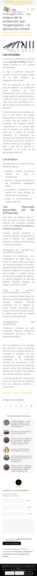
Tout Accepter (9, 573)
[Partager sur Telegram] (26, 406)
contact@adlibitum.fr (9, 1)
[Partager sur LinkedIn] (21, 406)
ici (23, 4)
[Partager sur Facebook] (5, 406)
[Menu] (31, 10)
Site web (29, 513)
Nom (28, 500)
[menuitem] (27, 10)
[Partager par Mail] (31, 406)
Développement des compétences (17, 32)
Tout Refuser (19, 573)
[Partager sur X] (10, 406)
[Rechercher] (27, 10)
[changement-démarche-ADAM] (18, 46)
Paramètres (28, 573)
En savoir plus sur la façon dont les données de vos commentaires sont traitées (18, 554)
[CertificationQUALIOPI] (15, 10)
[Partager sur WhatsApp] (16, 406)
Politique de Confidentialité (23, 539)
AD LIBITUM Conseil (25, 393)
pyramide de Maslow (17, 62)
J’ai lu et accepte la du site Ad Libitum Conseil (19, 539)
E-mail (29, 507)
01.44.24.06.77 (19, 1)
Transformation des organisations (18, 35)
